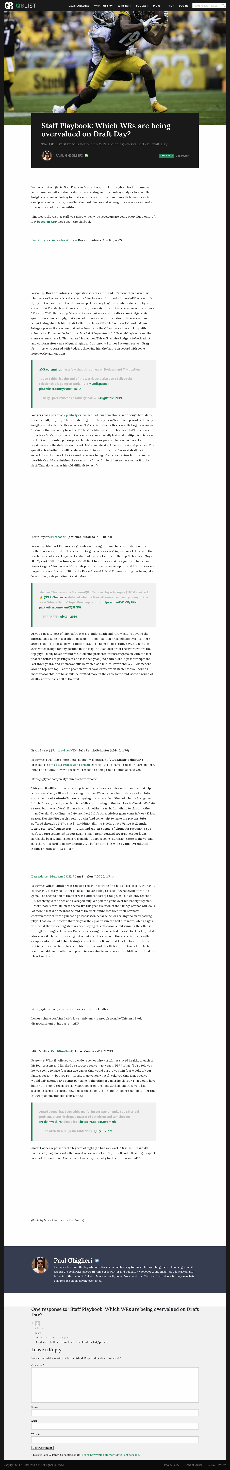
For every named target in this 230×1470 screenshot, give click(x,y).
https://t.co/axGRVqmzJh (98, 1122)
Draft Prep (166, 155)
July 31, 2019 (68, 617)
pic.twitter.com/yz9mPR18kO (60, 389)
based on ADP (47, 221)
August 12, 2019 (110, 398)
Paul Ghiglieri (69, 155)
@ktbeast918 (59, 537)
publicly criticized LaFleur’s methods (92, 415)
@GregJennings (51, 369)
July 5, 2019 (104, 1131)
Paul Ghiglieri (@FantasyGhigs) (54, 240)
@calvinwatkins (50, 1122)
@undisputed (98, 384)
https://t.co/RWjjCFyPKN (119, 602)
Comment (37, 1365)
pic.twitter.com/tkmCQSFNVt (60, 607)
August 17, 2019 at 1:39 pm (51, 1337)
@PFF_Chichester (55, 597)
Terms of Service (193, 1464)
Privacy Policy (171, 1464)
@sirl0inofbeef (61, 1051)
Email (34, 1420)
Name (34, 1407)
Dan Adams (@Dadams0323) (51, 876)
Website (35, 1434)
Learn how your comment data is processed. (111, 1454)
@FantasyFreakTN (63, 750)
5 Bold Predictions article (72, 765)
